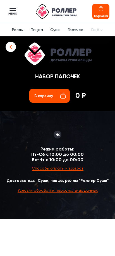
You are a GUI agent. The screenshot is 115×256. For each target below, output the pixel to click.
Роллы (17, 29)
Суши (55, 29)
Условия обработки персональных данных (58, 190)
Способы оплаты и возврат (57, 168)
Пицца (37, 29)
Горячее (75, 29)
